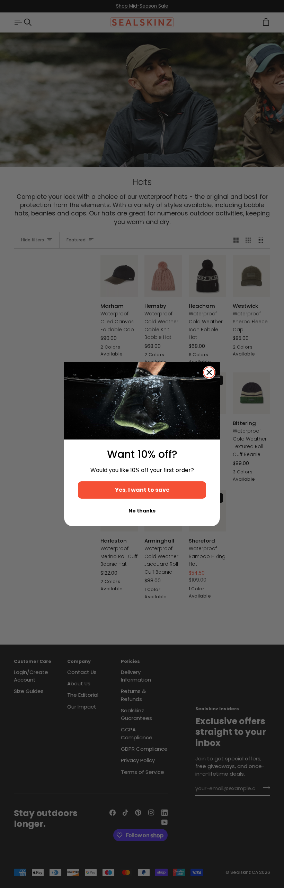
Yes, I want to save (142, 490)
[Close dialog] (209, 372)
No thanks (142, 510)
